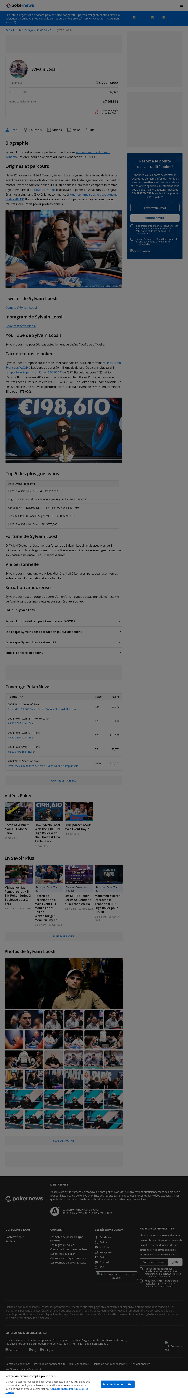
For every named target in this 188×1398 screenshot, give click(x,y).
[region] (94, 1384)
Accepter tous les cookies (118, 1384)
